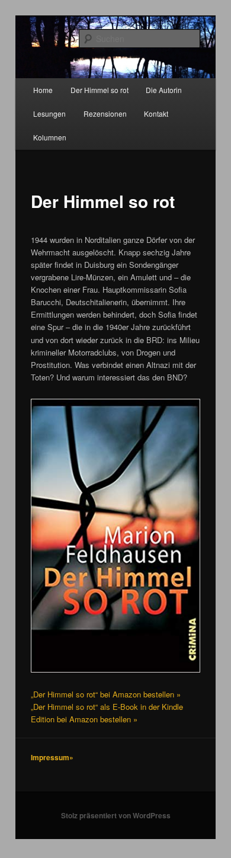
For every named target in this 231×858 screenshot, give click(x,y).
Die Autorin (164, 90)
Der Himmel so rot (99, 90)
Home (43, 90)
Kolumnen (49, 137)
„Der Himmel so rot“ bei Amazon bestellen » (106, 694)
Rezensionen (105, 113)
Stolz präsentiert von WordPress (116, 815)
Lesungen (49, 113)
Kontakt (156, 113)
